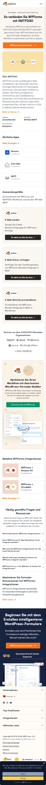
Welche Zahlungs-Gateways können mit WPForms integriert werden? (19, 558)
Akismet (15, 151)
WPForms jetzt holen (21, 45)
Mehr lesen (7, 599)
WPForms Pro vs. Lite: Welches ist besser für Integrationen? (21, 567)
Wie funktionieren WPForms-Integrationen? (21, 533)
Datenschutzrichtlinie (11, 746)
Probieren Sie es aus (22, 237)
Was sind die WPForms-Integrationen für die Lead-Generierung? (21, 550)
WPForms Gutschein (10, 753)
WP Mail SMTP (30, 120)
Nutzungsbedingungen (11, 743)
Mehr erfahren (9, 112)
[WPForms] (9, 4)
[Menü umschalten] (41, 4)
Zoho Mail (15, 164)
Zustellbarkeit (9, 120)
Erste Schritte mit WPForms (23, 405)
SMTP (13, 176)
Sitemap (6, 749)
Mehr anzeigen (9, 143)
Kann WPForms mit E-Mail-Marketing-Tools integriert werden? (21, 541)
